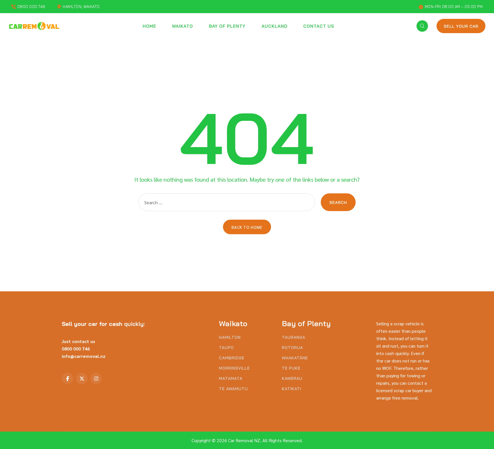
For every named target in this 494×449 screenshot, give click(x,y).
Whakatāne (295, 358)
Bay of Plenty (227, 26)
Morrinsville (234, 368)
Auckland (274, 26)
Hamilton (230, 337)
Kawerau (292, 378)
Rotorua (292, 348)
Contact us (318, 26)
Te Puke (291, 368)
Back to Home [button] (247, 227)
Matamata (230, 378)
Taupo (226, 348)
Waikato (182, 26)
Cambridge (231, 358)
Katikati (291, 389)
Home (149, 26)
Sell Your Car (461, 26)
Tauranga (293, 337)
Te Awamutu (233, 389)
